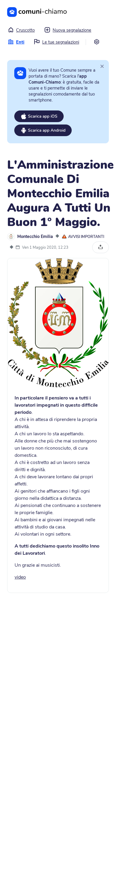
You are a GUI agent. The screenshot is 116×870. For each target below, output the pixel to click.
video (20, 577)
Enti (20, 42)
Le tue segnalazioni (60, 42)
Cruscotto (25, 30)
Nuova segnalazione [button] (72, 30)
